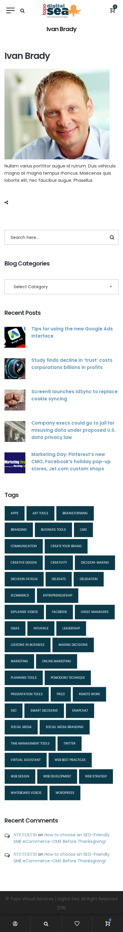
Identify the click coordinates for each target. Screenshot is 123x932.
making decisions (73, 645)
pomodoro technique (68, 677)
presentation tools (27, 694)
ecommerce (20, 595)
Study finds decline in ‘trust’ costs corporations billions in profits (72, 363)
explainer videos (24, 612)
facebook (59, 612)
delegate (59, 579)
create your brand (66, 546)
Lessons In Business (27, 645)
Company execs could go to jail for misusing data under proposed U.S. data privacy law (73, 430)
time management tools (30, 743)
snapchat (80, 710)
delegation (89, 579)
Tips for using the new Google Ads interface (72, 332)
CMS (83, 529)
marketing (19, 661)
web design (20, 776)
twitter (70, 743)
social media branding (65, 727)
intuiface (40, 628)
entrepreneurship (57, 595)
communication (24, 546)
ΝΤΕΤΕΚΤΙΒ (25, 835)
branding (19, 529)
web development (57, 776)
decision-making (95, 562)
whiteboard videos (26, 793)
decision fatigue (24, 579)
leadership (71, 628)
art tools (40, 513)
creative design (24, 562)
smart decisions (44, 710)
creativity (59, 562)
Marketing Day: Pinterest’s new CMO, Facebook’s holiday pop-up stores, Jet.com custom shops (71, 461)
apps (15, 513)
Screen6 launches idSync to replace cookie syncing (74, 395)
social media (21, 727)
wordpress (65, 793)
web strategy (96, 776)
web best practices (70, 760)
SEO (13, 710)
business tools (53, 529)
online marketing (56, 661)
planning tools (24, 677)
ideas (15, 628)
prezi (61, 694)
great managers (95, 612)
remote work (89, 694)
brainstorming (75, 513)
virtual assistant (26, 760)
